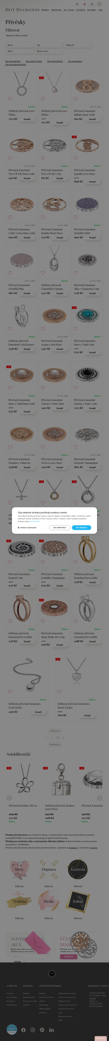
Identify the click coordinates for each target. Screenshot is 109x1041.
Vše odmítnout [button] (59, 528)
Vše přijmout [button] (81, 528)
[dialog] (54, 520)
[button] (27, 527)
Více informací (35, 521)
